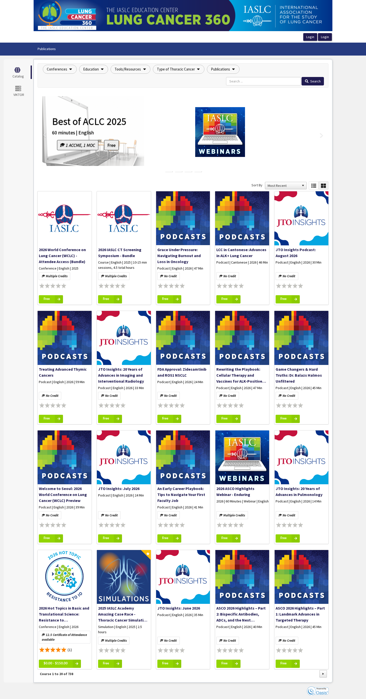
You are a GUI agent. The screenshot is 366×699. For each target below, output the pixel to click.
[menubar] (47, 49)
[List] (313, 185)
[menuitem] (47, 49)
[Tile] (323, 185)
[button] (60, 69)
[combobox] (284, 185)
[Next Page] (323, 674)
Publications (46, 49)
